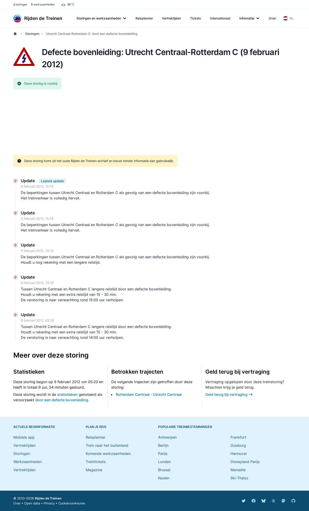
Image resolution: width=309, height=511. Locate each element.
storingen (20, 4)
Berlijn (163, 445)
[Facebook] (253, 501)
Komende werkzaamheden (108, 453)
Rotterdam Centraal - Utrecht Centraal (149, 394)
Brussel (164, 470)
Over (272, 18)
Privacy (49, 503)
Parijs (162, 453)
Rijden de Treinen (48, 498)
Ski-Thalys (239, 478)
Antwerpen (167, 437)
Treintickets (96, 461)
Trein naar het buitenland (107, 445)
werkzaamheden (43, 4)
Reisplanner (144, 18)
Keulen (163, 478)
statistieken (67, 394)
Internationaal (220, 18)
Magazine (94, 470)
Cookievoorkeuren (71, 503)
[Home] (16, 34)
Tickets (195, 18)
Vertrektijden (171, 18)
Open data (32, 503)
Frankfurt (238, 437)
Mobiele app (24, 437)
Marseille (238, 470)
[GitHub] (293, 501)
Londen (164, 461)
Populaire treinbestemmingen (185, 427)
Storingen (32, 34)
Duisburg (238, 445)
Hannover (239, 453)
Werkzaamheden (27, 461)
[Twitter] (243, 501)
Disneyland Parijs (245, 461)
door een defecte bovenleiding (61, 400)
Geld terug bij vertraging (226, 394)
